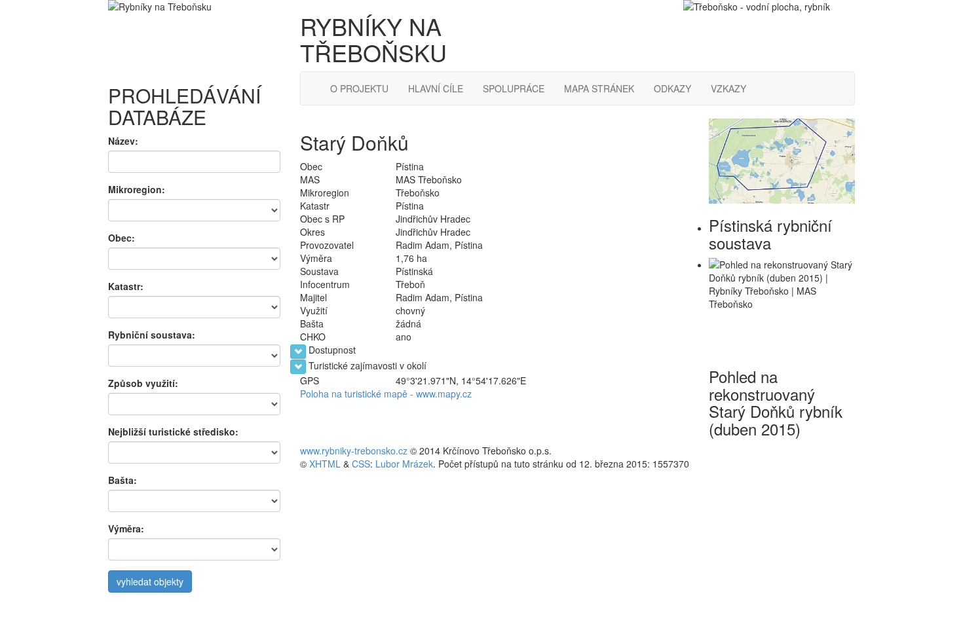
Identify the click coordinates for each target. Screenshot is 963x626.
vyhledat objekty (150, 581)
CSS (361, 463)
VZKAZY (728, 88)
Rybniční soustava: (151, 334)
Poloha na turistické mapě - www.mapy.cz (386, 393)
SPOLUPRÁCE (513, 88)
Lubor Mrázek (404, 463)
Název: (123, 140)
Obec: (121, 237)
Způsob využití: (143, 383)
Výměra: (126, 528)
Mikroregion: (136, 189)
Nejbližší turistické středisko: (173, 431)
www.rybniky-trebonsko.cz (353, 450)
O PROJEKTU (359, 88)
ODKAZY (672, 88)
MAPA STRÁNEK (599, 88)
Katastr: (125, 286)
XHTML (325, 463)
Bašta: (122, 480)
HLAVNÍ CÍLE (435, 88)
